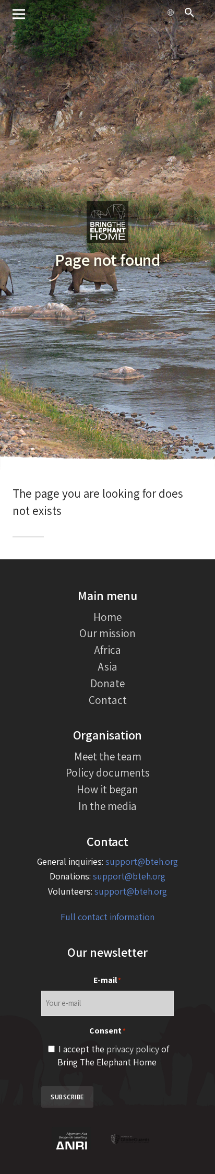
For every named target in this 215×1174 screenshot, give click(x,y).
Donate (107, 683)
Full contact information (107, 917)
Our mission (107, 633)
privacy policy (132, 1049)
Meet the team (107, 756)
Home (107, 616)
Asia (107, 666)
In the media (107, 806)
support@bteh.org (141, 861)
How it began (107, 789)
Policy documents (108, 772)
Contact (108, 699)
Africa (107, 649)
